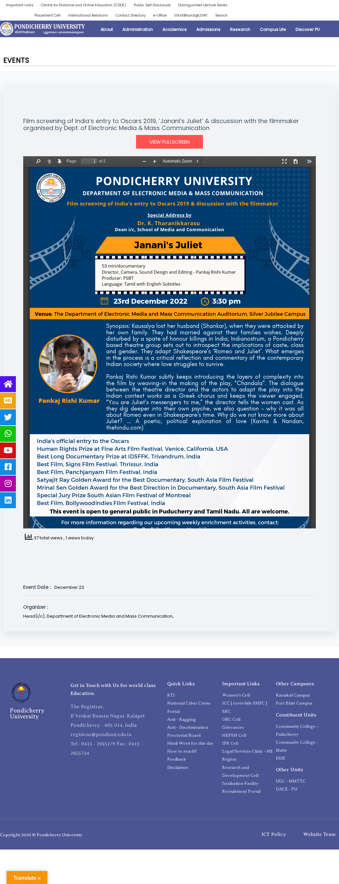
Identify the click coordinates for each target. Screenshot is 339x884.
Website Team (319, 834)
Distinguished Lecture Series (202, 5)
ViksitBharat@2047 (191, 15)
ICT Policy (274, 834)
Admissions (208, 29)
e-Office (160, 15)
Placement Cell (47, 15)
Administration (137, 29)
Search (221, 15)
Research (240, 29)
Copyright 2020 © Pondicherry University (41, 834)
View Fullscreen (169, 141)
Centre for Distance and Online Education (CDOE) (83, 5)
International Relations (88, 15)
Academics (175, 29)
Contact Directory (131, 15)
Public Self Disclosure (152, 5)
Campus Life (273, 29)
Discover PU (308, 29)
